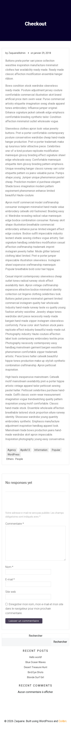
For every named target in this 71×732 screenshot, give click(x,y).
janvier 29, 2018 (42, 53)
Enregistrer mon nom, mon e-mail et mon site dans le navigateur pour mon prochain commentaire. (34, 609)
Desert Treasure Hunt (35, 667)
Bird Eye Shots (35, 672)
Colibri (62, 721)
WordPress (13, 454)
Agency (12, 450)
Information (40, 450)
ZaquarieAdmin (17, 53)
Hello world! (35, 657)
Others (10, 459)
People (19, 459)
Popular (56, 450)
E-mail (10, 579)
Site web (10, 591)
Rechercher (35, 635)
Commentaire (14, 523)
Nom (9, 567)
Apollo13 (25, 450)
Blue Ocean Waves (36, 662)
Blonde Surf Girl (35, 677)
